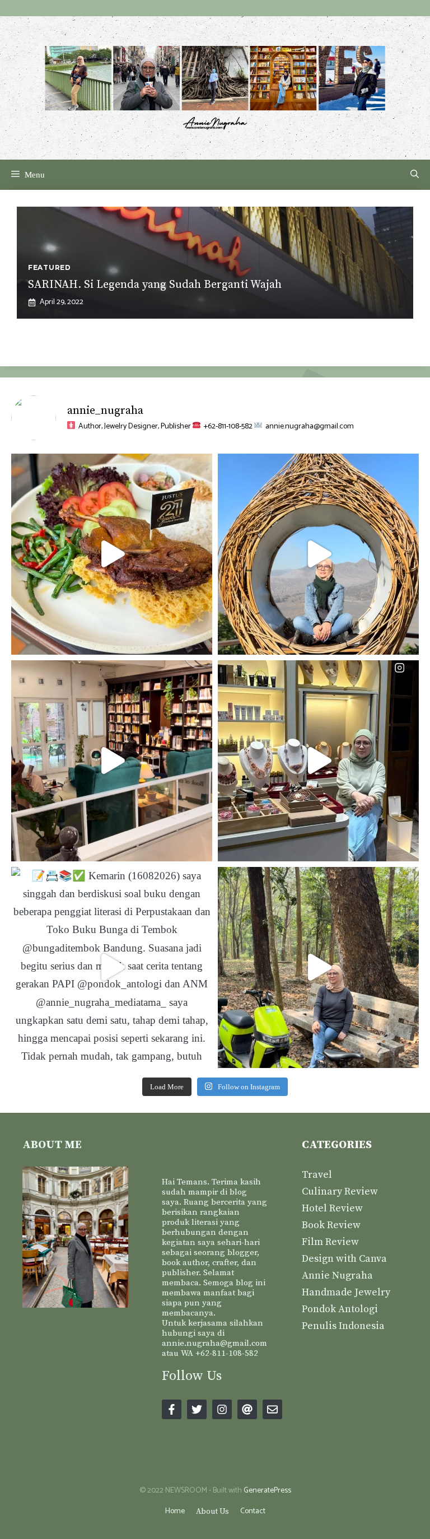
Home (175, 1511)
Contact (252, 1511)
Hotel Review (332, 1208)
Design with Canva (344, 1258)
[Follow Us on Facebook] (171, 1409)
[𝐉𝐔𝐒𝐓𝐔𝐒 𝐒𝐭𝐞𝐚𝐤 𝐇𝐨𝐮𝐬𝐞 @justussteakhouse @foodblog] (111, 554)
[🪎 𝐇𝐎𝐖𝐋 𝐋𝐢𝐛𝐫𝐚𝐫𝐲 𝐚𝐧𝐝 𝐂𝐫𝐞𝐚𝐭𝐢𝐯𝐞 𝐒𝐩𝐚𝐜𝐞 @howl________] (111, 760)
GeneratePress (267, 1490)
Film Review (330, 1241)
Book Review (331, 1225)
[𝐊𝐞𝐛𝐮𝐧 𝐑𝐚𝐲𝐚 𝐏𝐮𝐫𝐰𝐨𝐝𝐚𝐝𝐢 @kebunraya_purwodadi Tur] (318, 967)
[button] (414, 175)
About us (212, 1512)
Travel (317, 1174)
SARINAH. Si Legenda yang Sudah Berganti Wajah (155, 285)
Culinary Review (340, 1191)
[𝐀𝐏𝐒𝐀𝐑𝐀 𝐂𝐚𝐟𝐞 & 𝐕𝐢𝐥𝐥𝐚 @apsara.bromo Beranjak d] (318, 554)
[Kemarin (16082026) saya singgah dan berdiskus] (111, 967)
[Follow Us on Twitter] (197, 1409)
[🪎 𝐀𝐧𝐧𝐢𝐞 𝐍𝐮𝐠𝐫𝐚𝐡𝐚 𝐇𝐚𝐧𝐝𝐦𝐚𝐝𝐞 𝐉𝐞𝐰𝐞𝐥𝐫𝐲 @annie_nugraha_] (318, 760)
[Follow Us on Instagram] (222, 1409)
